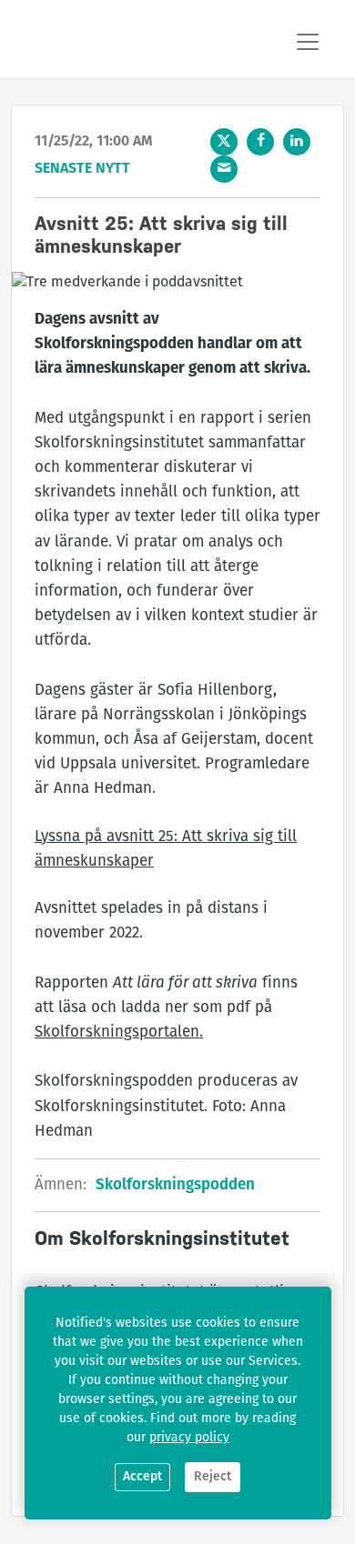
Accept (142, 1477)
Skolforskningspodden (175, 1185)
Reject (212, 1477)
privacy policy (189, 1438)
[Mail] (224, 169)
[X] (224, 141)
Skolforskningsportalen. (119, 1032)
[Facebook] (260, 141)
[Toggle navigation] (307, 42)
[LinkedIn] (296, 141)
